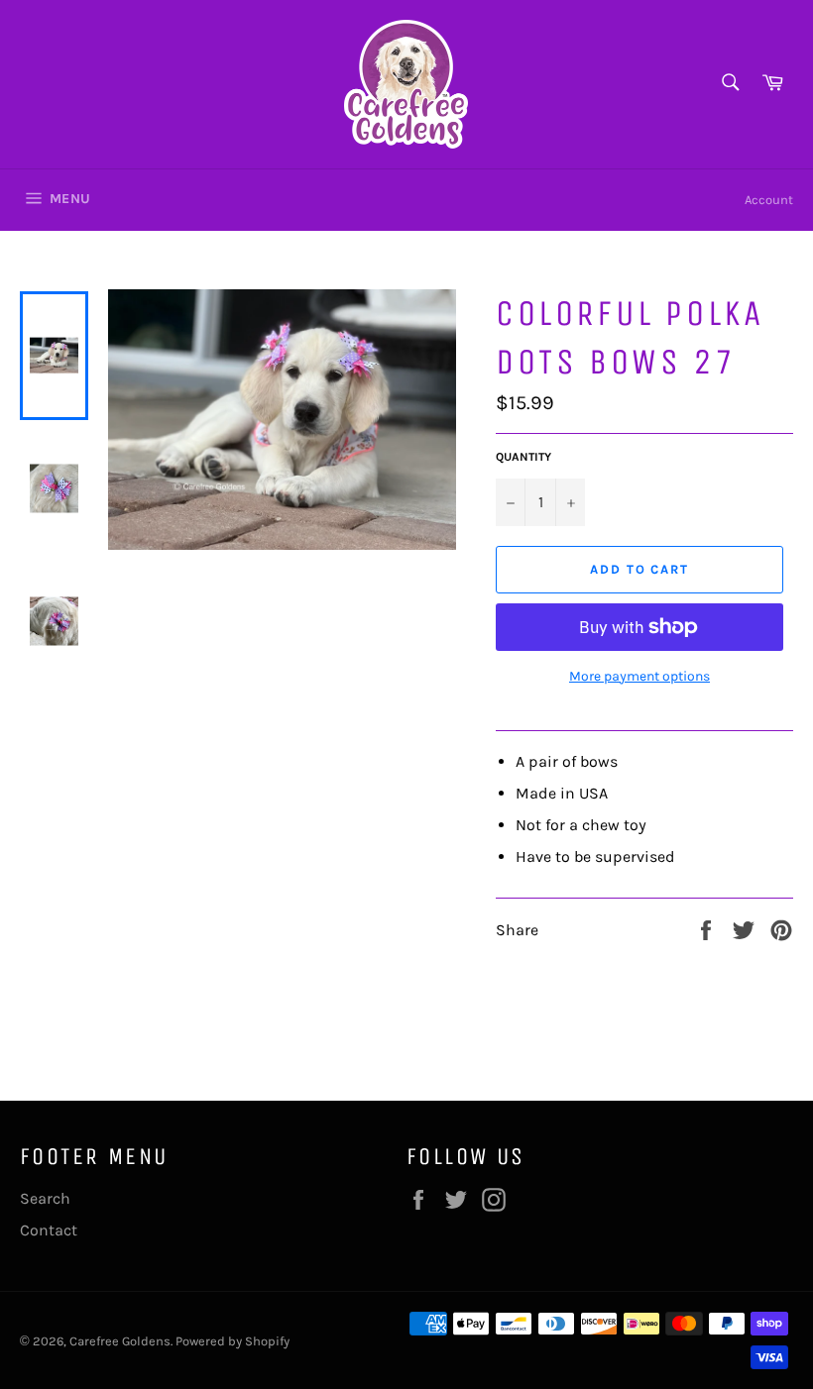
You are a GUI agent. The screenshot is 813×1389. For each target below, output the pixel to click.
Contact (48, 1230)
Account (769, 199)
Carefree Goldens (120, 1341)
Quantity (523, 457)
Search (45, 1198)
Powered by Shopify (232, 1341)
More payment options (639, 676)
